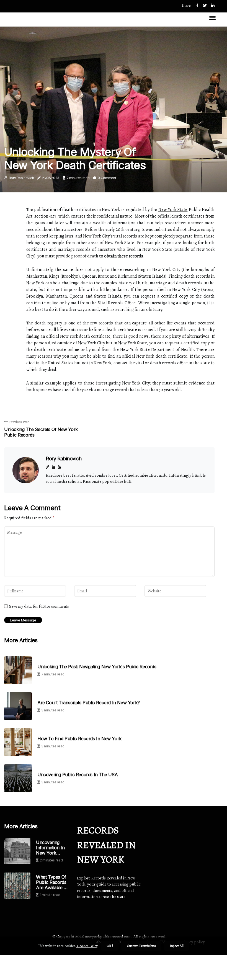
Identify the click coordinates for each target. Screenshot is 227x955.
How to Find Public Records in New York (79, 738)
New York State (173, 210)
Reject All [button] (177, 945)
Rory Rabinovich (21, 178)
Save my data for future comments (39, 606)
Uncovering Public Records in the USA (77, 774)
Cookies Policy (86, 945)
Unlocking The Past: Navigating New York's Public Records (96, 666)
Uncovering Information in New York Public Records (51, 848)
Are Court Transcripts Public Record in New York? (88, 702)
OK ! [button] (110, 945)
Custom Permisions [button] (141, 945)
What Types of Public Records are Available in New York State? (52, 882)
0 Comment (107, 178)
